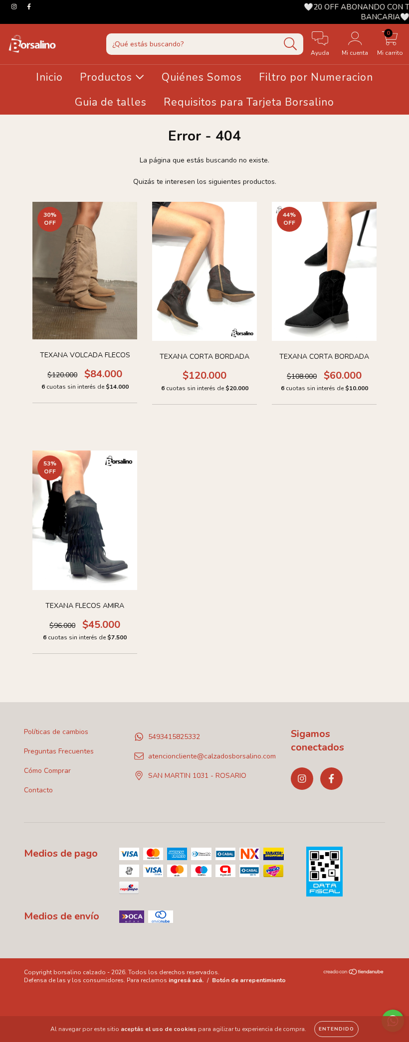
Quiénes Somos (202, 77)
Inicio (49, 77)
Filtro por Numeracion (316, 77)
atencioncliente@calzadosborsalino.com (212, 756)
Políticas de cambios (56, 732)
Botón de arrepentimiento (249, 980)
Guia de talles (111, 102)
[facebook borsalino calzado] (28, 6)
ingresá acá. (186, 980)
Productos (107, 77)
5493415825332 (174, 737)
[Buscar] (290, 44)
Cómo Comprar (47, 770)
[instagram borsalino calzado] (14, 6)
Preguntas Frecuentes (59, 751)
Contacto (38, 790)
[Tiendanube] (354, 973)
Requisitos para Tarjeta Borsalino (249, 102)
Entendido (336, 1029)
